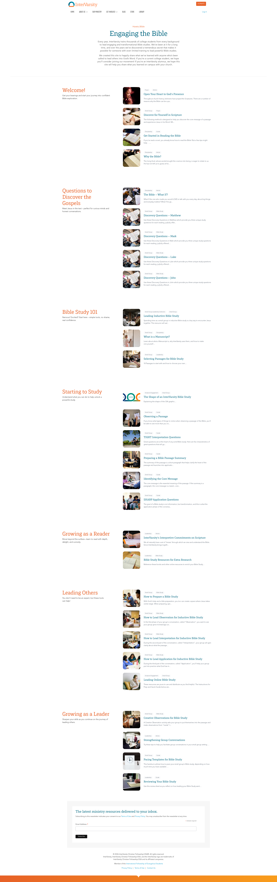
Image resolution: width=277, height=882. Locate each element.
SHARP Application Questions (161, 499)
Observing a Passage (156, 416)
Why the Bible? (153, 156)
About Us (82, 12)
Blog (124, 12)
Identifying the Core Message (161, 478)
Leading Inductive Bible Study (161, 315)
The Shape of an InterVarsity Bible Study (167, 396)
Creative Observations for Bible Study (165, 717)
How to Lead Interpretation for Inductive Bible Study (174, 638)
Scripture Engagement (151, 393)
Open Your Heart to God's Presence (164, 94)
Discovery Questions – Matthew (162, 215)
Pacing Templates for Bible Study (163, 759)
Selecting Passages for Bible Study (164, 358)
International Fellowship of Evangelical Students (144, 864)
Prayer (147, 90)
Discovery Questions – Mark (160, 236)
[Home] (83, 4)
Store (132, 12)
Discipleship (148, 131)
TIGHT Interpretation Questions (162, 437)
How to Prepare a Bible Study (161, 596)
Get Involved (110, 12)
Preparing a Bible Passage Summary (165, 458)
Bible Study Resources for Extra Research (168, 559)
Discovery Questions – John (160, 277)
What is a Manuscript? (157, 336)
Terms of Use (126, 816)
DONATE (201, 4)
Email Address (82, 824)
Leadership (159, 354)
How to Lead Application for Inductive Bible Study (173, 659)
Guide (158, 131)
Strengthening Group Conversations (164, 740)
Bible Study (159, 211)
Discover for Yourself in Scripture (163, 114)
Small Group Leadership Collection (155, 312)
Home (72, 12)
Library (141, 12)
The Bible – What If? (156, 194)
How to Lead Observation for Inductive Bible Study (173, 617)
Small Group (148, 111)
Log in (204, 12)
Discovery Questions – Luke (160, 257)
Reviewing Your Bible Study (160, 781)
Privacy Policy (140, 816)
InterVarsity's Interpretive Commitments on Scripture (175, 537)
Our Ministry (97, 12)
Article (155, 90)
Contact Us (151, 868)
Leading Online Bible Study (160, 679)
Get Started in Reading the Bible (162, 135)
